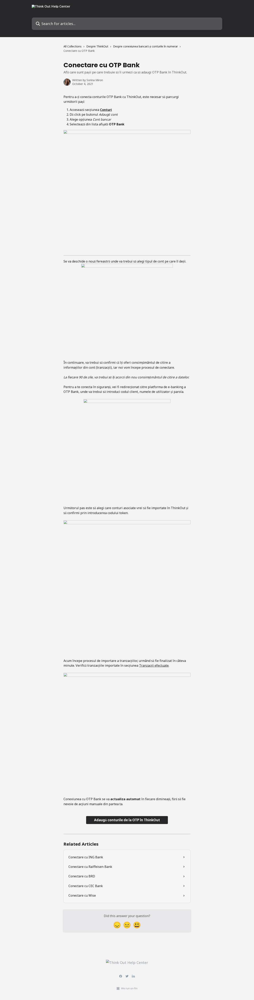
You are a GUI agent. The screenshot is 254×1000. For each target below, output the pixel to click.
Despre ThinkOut (97, 46)
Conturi (106, 110)
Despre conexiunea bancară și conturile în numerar (145, 46)
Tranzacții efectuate (154, 665)
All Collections (73, 46)
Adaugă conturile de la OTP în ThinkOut (127, 820)
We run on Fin (129, 988)
